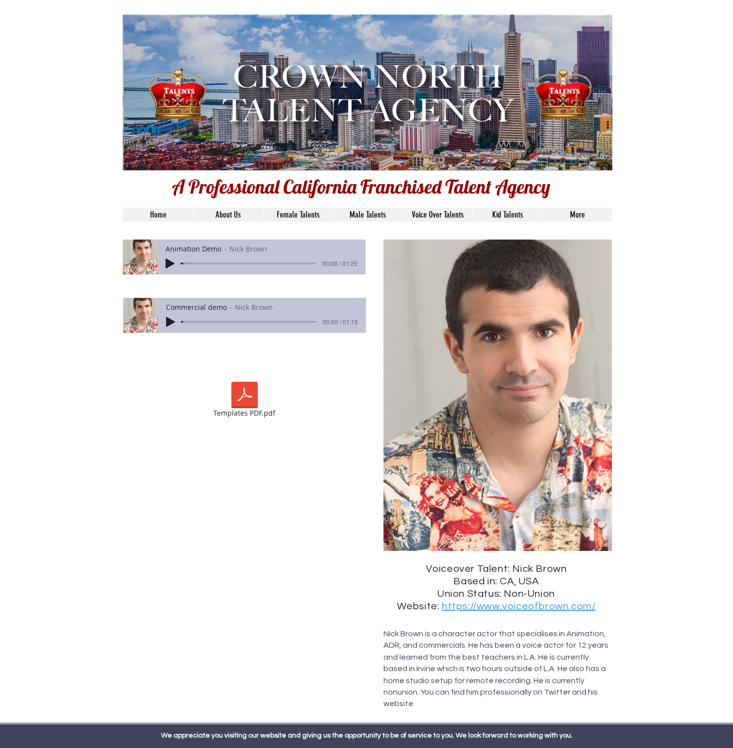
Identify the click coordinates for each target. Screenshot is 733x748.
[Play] (170, 263)
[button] (497, 395)
